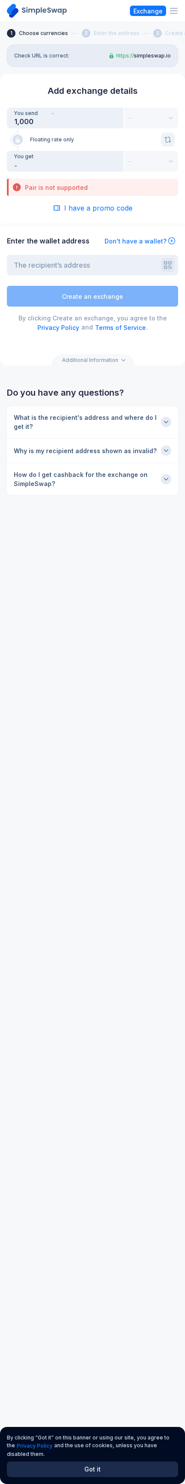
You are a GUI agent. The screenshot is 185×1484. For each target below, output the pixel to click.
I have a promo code (98, 208)
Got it (92, 1469)
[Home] (37, 11)
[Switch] (168, 140)
